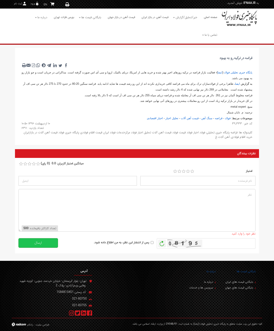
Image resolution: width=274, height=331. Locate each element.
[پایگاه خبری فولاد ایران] (239, 18)
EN (45, 4)
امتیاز (249, 171)
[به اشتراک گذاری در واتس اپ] (38, 65)
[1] (175, 171)
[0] (21, 164)
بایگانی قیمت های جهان (239, 287)
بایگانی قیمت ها (246, 271)
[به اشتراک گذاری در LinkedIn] (55, 65)
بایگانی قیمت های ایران (239, 282)
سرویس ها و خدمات (201, 287)
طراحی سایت (42, 325)
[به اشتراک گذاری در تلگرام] (49, 65)
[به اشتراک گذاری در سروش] (44, 65)
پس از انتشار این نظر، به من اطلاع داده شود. (121, 242)
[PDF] (33, 65)
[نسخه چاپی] (67, 4)
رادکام (30, 325)
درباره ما (211, 271)
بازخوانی (162, 242)
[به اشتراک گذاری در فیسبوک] (66, 65)
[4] (188, 171)
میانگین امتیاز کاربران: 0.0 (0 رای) (62, 163)
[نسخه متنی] (24, 65)
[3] (184, 171)
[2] (179, 171)
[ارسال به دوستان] (29, 65)
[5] (192, 171)
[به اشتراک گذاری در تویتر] (60, 65)
